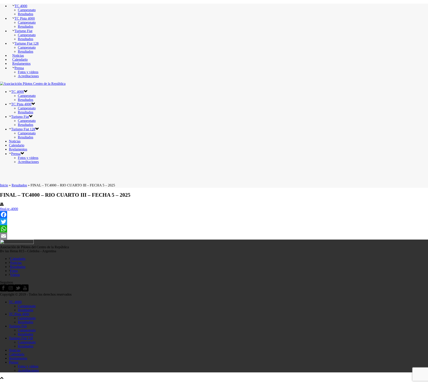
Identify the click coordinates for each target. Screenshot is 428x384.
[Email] (214, 236)
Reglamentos (21, 63)
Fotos (14, 271)
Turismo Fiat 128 (26, 43)
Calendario (20, 59)
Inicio (4, 185)
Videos (15, 275)
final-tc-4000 (9, 209)
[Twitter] (214, 221)
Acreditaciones (28, 76)
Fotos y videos (28, 72)
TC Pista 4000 (24, 18)
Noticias (18, 55)
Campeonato (27, 10)
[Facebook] (214, 214)
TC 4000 (20, 6)
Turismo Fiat (23, 31)
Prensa (19, 68)
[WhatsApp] (214, 228)
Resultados (25, 14)
